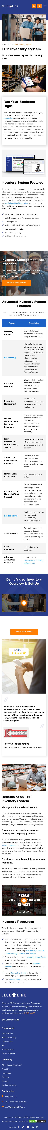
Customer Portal (11, 1019)
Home (4, 44)
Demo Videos (7, 1041)
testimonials (15, 979)
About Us (6, 1068)
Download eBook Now (16, 283)
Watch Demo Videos (24, 632)
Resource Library (9, 1037)
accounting (8, 117)
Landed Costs (10, 516)
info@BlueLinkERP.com (15, 1106)
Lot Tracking (10, 358)
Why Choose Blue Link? (12, 1064)
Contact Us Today (9, 1084)
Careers (5, 1080)
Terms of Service (8, 1053)
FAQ (3, 1045)
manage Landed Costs (36, 956)
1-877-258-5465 (19, 1101)
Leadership (6, 1072)
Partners (5, 1076)
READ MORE (29, 1013)
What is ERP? (7, 1033)
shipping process (9, 845)
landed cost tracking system (16, 202)
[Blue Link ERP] (10, 6)
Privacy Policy (8, 1049)
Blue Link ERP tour (18, 972)
